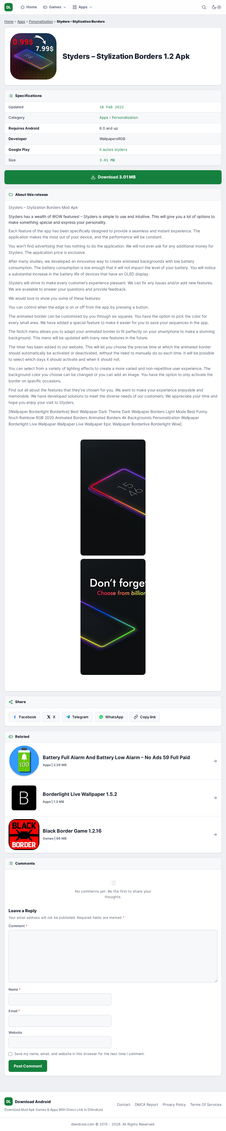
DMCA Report (146, 1104)
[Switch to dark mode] (217, 7)
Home (31, 7)
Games (55, 7)
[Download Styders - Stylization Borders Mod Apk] (113, 617)
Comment (18, 926)
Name (15, 989)
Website (15, 1032)
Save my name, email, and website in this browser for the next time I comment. (79, 1054)
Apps (83, 7)
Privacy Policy (174, 1104)
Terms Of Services (206, 1104)
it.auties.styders (113, 149)
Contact (123, 1104)
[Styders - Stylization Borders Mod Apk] (113, 498)
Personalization (41, 21)
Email (14, 1011)
